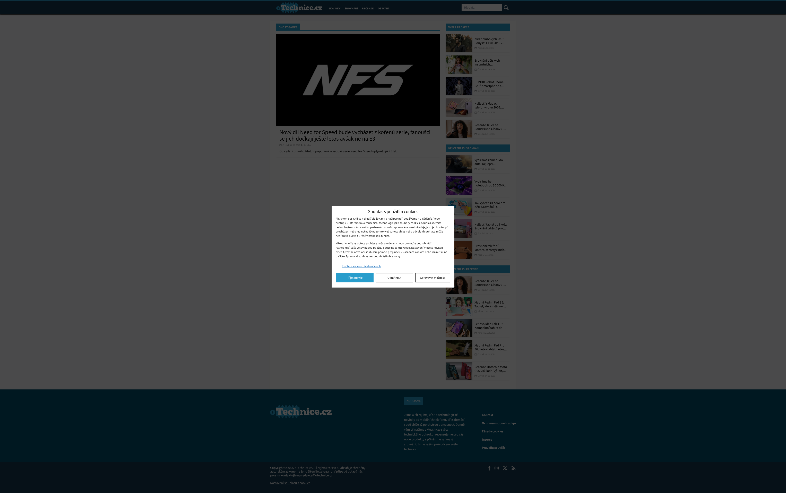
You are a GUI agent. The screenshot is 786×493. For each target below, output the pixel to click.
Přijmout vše (355, 278)
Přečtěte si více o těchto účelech (361, 266)
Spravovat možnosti (433, 278)
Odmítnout (394, 278)
